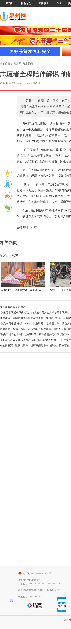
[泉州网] (14, 16)
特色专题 (26, 3)
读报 (58, 3)
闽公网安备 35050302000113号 (37, 573)
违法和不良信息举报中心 (30, 580)
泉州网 (17, 63)
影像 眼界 (9, 255)
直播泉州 (43, 3)
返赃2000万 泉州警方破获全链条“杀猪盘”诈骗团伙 (29, 290)
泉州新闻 (28, 63)
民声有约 (8, 3)
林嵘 (34, 227)
